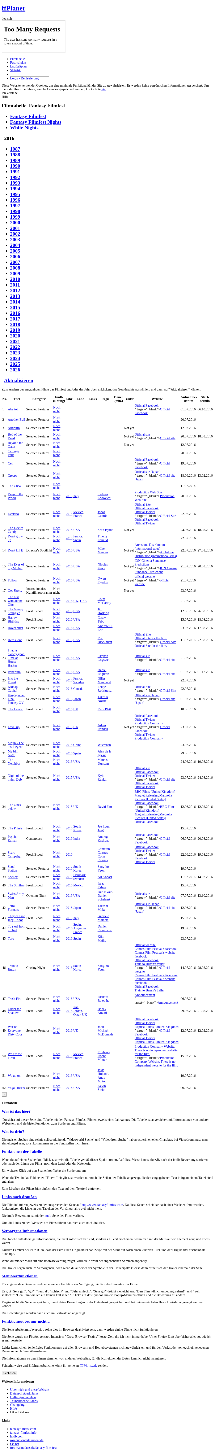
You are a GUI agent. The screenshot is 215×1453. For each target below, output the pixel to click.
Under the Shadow (14, 1011)
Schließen (9, 1373)
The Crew (14, 486)
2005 (15, 251)
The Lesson (15, 709)
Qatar (76, 1014)
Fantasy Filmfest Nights (35, 122)
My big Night (12, 753)
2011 (15, 285)
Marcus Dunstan (103, 761)
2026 (15, 369)
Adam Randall (103, 727)
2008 (15, 268)
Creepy (12, 475)
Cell (10, 463)
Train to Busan (13, 967)
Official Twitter (145, 512)
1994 (15, 188)
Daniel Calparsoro (105, 928)
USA (76, 530)
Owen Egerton (103, 580)
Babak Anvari (102, 1011)
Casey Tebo (102, 619)
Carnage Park (13, 453)
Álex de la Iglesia (104, 753)
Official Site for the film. (151, 638)
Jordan (77, 1011)
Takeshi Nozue (103, 699)
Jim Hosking (103, 611)
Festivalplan (18, 62)
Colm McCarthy (104, 601)
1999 (15, 217)
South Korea (77, 828)
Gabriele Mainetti (103, 918)
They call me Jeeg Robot (16, 918)
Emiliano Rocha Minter (104, 1055)
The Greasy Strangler (15, 611)
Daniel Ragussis (103, 672)
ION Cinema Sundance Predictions (156, 570)
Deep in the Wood (15, 496)
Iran (76, 1007)
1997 (15, 205)
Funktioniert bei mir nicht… (26, 1321)
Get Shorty (15, 590)
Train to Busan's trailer (149, 964)
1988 (15, 154)
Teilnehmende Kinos (24, 1401)
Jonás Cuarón (103, 514)
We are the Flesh (15, 1056)
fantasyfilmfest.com (23, 1429)
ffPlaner (13, 8)
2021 (15, 341)
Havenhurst (15, 628)
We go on (14, 1075)
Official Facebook (147, 405)
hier (103, 89)
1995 (15, 194)
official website (145, 576)
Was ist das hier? (16, 1111)
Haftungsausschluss (23, 1397)
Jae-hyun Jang (104, 828)
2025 (15, 364)
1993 (15, 183)
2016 (15, 313)
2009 (15, 273)
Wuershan (104, 745)
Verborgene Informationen (24, 1231)
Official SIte (143, 634)
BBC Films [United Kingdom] (155, 791)
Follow (12, 580)
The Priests (15, 828)
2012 (15, 290)
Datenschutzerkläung (24, 1393)
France (77, 516)
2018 (15, 324)
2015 (15, 307)
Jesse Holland (103, 1071)
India (76, 838)
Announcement (145, 995)
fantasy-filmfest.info (23, 1432)
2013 (15, 296)
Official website (145, 945)
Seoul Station (12, 868)
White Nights (24, 127)
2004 (15, 245)
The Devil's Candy (15, 529)
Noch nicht (56, 409)
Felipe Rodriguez (104, 688)
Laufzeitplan (18, 66)
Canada (78, 688)
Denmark (79, 875)
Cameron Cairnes (104, 850)
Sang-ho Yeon (103, 868)
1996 (15, 200)
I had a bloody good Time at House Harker (16, 658)
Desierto (13, 514)
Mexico (78, 512)
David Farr (105, 806)
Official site (142, 434)
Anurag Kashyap (103, 838)
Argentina (80, 928)
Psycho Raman (12, 838)
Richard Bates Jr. (103, 998)
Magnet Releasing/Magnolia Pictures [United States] (153, 797)
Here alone (15, 640)
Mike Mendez (103, 550)
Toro (11, 938)
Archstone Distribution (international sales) (150, 546)
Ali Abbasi (105, 877)
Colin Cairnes (103, 858)
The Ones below (14, 806)
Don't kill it (15, 550)
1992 (15, 177)
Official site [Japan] (147, 472)
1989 (15, 160)
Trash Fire (14, 998)
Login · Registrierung (24, 78)
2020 (15, 336)
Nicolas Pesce (103, 566)
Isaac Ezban (102, 885)
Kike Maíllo (102, 938)
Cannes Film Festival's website (155, 952)
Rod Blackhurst (105, 640)
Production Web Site (148, 492)
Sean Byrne (105, 530)
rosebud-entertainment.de (26, 1440)
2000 (15, 222)
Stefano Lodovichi (104, 496)
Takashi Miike (103, 907)
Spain (77, 540)
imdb (48, 1215)
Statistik (15, 70)
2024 (15, 358)
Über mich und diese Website (29, 1389)
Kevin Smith (102, 1087)
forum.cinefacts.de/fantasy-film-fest (33, 1447)
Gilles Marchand (104, 680)
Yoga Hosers (16, 1088)
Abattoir (13, 409)
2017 (15, 319)
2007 (15, 262)
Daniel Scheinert (104, 897)
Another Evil (16, 419)
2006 (15, 256)
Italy (76, 496)
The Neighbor (14, 761)
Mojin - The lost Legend (16, 745)
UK (75, 601)
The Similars (16, 885)
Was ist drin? (13, 1131)
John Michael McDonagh (105, 1030)
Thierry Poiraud (103, 538)
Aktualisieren (18, 380)
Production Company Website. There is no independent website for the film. (156, 1050)
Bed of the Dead (15, 436)
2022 (15, 347)
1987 (15, 149)
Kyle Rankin (102, 777)
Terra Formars (13, 907)
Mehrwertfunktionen (20, 1276)
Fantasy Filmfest (28, 116)
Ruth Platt (104, 709)
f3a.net (14, 1444)
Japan (77, 699)
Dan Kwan (105, 892)
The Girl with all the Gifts (15, 600)
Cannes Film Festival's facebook (156, 949)
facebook (141, 956)
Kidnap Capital (13, 688)
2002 (15, 234)
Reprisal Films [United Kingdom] (157, 1027)
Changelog (17, 1404)
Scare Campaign (14, 854)
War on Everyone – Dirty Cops (15, 1030)
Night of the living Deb (16, 777)
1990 (15, 166)
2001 (15, 228)
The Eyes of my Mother (16, 566)
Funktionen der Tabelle (22, 1151)
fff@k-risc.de (88, 1365)
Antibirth (14, 428)
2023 (15, 352)
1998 (15, 211)
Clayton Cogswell (104, 658)
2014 (15, 302)
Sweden (78, 682)
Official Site (143, 504)
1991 (15, 171)
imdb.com (16, 1436)
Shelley (13, 877)
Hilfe (13, 1408)
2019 (15, 330)
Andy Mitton (102, 1079)
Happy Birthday (13, 619)
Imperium (14, 672)
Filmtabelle (17, 59)
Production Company (149, 723)
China (77, 745)
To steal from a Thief (16, 928)
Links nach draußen (19, 1197)
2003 (15, 239)
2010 (15, 279)
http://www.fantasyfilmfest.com (102, 1205)
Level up (14, 727)
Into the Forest (13, 680)
